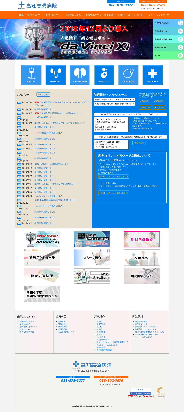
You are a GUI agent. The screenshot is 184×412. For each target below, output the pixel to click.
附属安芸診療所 (141, 322)
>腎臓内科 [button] (158, 101)
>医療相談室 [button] (139, 143)
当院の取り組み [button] (73, 15)
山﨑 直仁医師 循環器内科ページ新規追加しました (61, 113)
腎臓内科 (61, 324)
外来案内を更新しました (44, 117)
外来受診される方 (27, 322)
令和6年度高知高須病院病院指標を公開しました (54, 200)
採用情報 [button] (108, 15)
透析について (25, 329)
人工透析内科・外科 (66, 332)
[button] (11, 39)
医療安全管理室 (103, 340)
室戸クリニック (141, 324)
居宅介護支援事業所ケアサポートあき (150, 332)
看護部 (99, 322)
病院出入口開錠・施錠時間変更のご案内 (51, 164)
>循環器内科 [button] (159, 107)
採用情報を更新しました (44, 109)
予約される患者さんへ (28, 327)
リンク (149, 15)
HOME (21, 15)
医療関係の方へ (93, 15)
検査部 (99, 329)
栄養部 (99, 335)
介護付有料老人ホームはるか (146, 335)
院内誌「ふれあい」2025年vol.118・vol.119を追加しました (60, 123)
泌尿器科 (61, 322)
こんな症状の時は (27, 332)
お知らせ (138, 15)
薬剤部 (99, 327)
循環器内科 (62, 329)
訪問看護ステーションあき (145, 329)
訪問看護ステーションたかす (146, 327)
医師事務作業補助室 (104, 350)
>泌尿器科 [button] (144, 101)
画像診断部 (101, 332)
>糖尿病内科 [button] (145, 107)
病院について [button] (33, 15)
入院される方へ (26, 324)
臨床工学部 (101, 324)
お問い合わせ (124, 15)
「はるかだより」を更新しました (48, 196)
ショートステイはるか (144, 337)
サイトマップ (162, 15)
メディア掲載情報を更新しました (48, 133)
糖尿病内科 (62, 327)
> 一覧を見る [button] (43, 94)
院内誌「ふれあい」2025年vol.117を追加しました (55, 184)
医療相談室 (101, 347)
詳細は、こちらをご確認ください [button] (114, 176)
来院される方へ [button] (52, 15)
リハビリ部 (101, 337)
